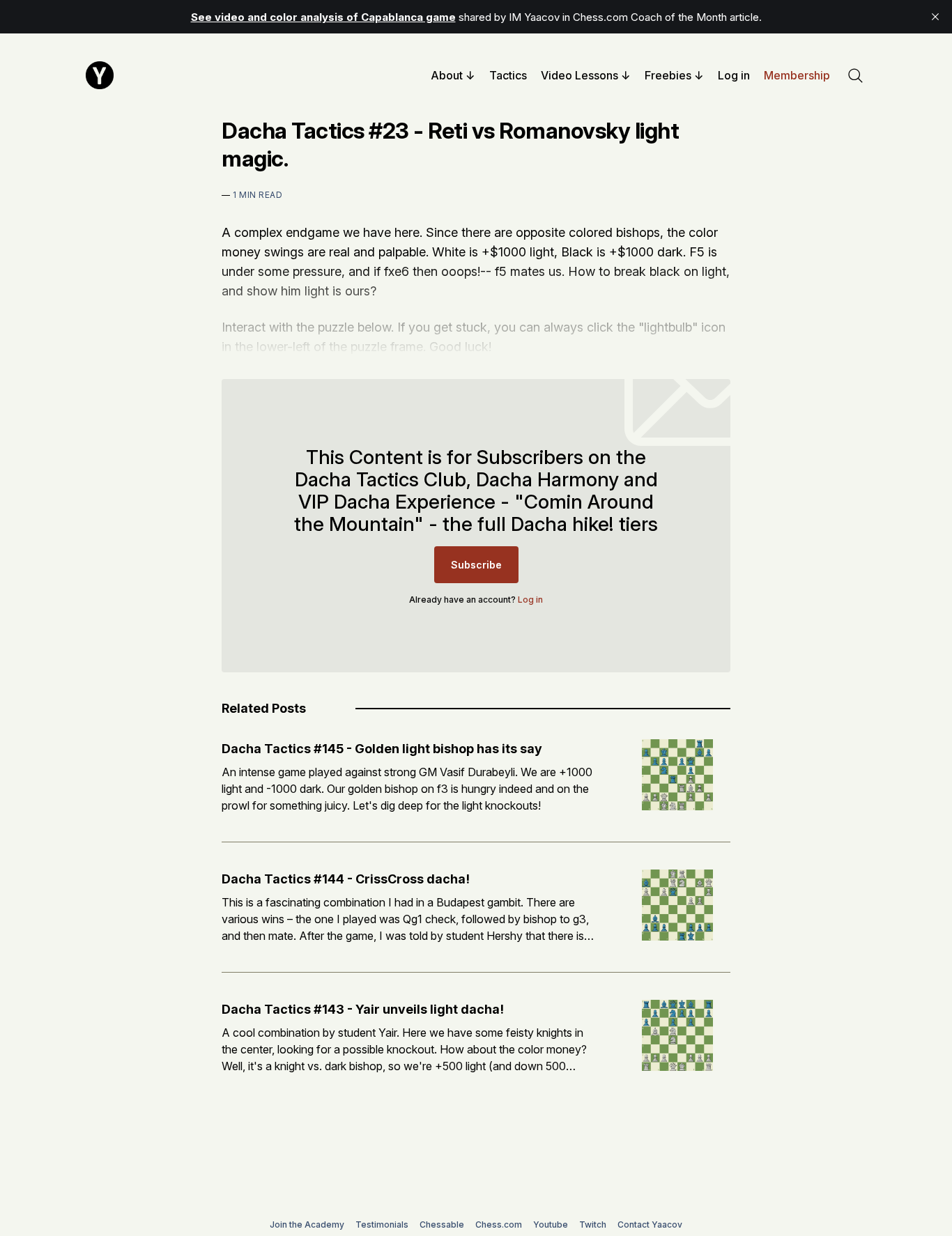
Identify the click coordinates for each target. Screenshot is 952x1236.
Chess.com (498, 1224)
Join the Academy (307, 1224)
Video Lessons (579, 75)
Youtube (550, 1224)
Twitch (592, 1224)
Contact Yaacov (649, 1224)
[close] (935, 17)
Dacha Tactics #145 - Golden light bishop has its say (382, 748)
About (447, 75)
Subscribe (476, 565)
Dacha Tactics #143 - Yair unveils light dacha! (363, 1009)
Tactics (508, 75)
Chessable (442, 1224)
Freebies (668, 75)
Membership (797, 75)
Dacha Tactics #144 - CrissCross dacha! (346, 879)
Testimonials (381, 1224)
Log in (734, 75)
